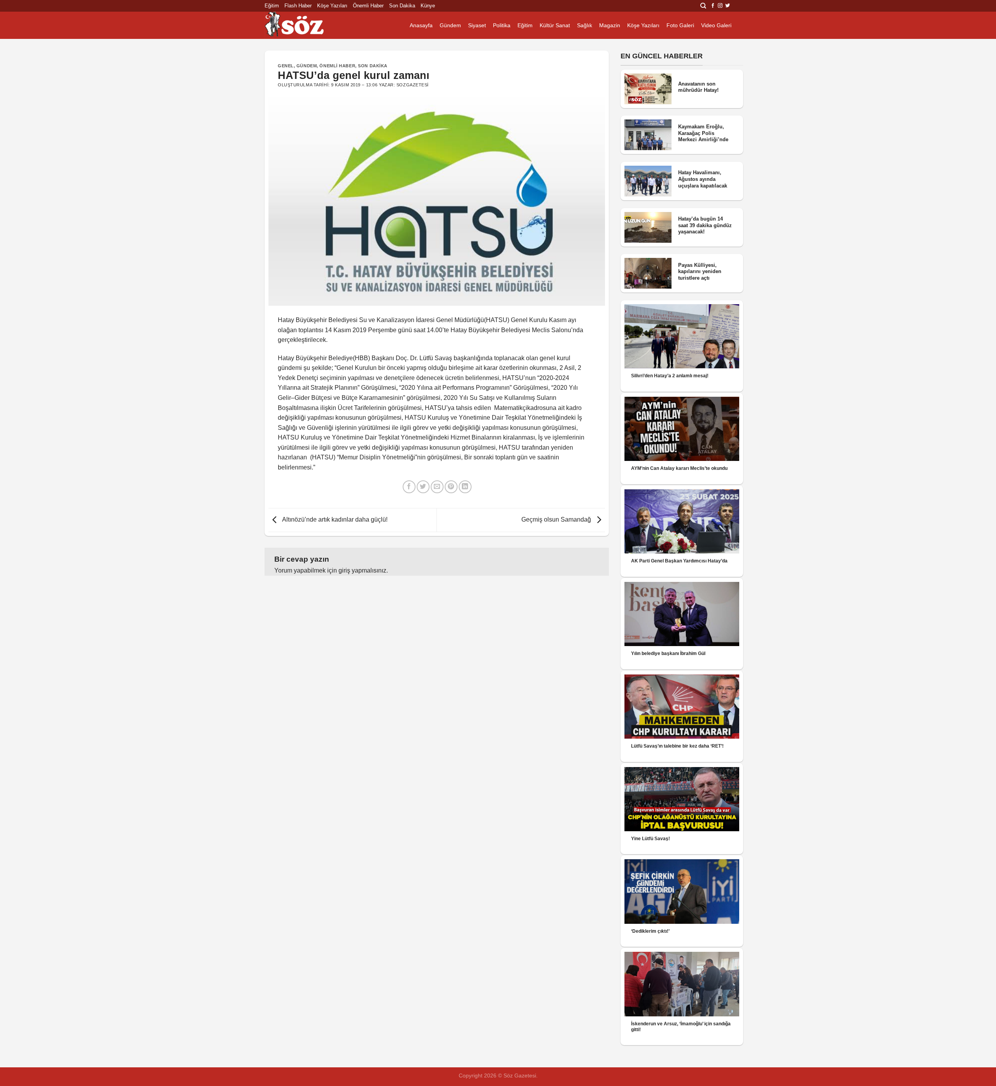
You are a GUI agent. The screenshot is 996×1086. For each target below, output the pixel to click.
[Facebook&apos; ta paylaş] (409, 486)
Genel (286, 65)
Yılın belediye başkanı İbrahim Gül (668, 653)
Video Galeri (716, 25)
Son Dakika (402, 6)
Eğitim (272, 6)
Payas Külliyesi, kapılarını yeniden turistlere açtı (699, 271)
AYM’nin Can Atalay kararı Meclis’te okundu (679, 468)
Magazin (609, 25)
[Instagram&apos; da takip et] (720, 6)
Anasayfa (421, 25)
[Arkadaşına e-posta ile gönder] (437, 486)
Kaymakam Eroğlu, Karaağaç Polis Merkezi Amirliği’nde (703, 133)
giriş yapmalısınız (362, 570)
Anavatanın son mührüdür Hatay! (698, 87)
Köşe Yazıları (332, 6)
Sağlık (584, 25)
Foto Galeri (680, 25)
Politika (501, 25)
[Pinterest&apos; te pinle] (451, 486)
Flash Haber (298, 6)
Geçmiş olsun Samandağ (557, 519)
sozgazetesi (412, 84)
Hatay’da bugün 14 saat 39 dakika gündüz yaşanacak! (705, 225)
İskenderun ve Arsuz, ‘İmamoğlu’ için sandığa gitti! (681, 1026)
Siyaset (477, 25)
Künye (428, 6)
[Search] (703, 5)
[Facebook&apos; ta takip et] (712, 6)
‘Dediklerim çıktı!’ (650, 931)
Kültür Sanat (555, 25)
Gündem (450, 25)
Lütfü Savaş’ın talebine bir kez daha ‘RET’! (677, 746)
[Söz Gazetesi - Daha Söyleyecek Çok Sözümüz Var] (303, 25)
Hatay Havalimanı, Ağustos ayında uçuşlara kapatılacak (702, 179)
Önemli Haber (368, 6)
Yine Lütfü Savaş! (650, 838)
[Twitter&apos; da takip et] (727, 6)
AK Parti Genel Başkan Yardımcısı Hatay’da (679, 561)
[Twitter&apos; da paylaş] (423, 486)
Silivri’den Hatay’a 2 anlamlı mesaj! (669, 375)
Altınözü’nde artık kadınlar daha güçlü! (334, 519)
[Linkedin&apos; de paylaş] (465, 486)
